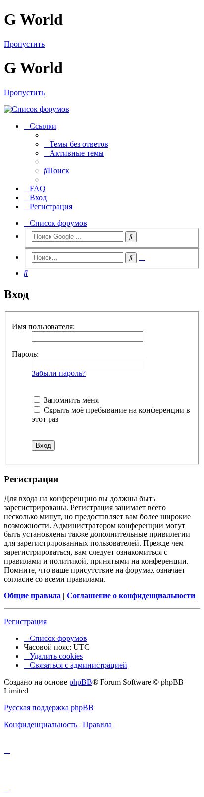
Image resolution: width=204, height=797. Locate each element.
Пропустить (24, 44)
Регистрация (25, 621)
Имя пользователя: (43, 326)
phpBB (80, 682)
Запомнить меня (70, 400)
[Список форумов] (102, 109)
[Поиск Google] (131, 236)
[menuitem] (76, 144)
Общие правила (32, 595)
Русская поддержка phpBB (49, 707)
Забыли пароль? (59, 373)
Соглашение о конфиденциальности (131, 595)
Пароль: (25, 354)
